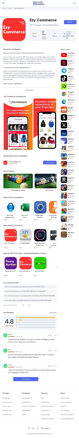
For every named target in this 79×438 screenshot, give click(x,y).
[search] (75, 3)
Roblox (24, 414)
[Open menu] (3, 3)
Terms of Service (66, 402)
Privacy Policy (65, 398)
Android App (45, 402)
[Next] (53, 124)
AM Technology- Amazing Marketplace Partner (44, 25)
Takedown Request (47, 419)
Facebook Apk (7, 402)
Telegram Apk (7, 410)
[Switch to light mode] (33, 428)
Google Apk (6, 398)
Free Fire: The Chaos (28, 406)
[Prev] (7, 124)
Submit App (45, 410)
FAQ (42, 398)
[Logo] (38, 3)
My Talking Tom (27, 398)
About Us (63, 406)
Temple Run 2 (26, 402)
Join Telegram (65, 410)
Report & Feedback (67, 414)
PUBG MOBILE (26, 410)
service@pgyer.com (67, 419)
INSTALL (70, 22)
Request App (45, 414)
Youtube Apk (6, 414)
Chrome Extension (47, 406)
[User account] (38, 428)
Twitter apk (6, 406)
